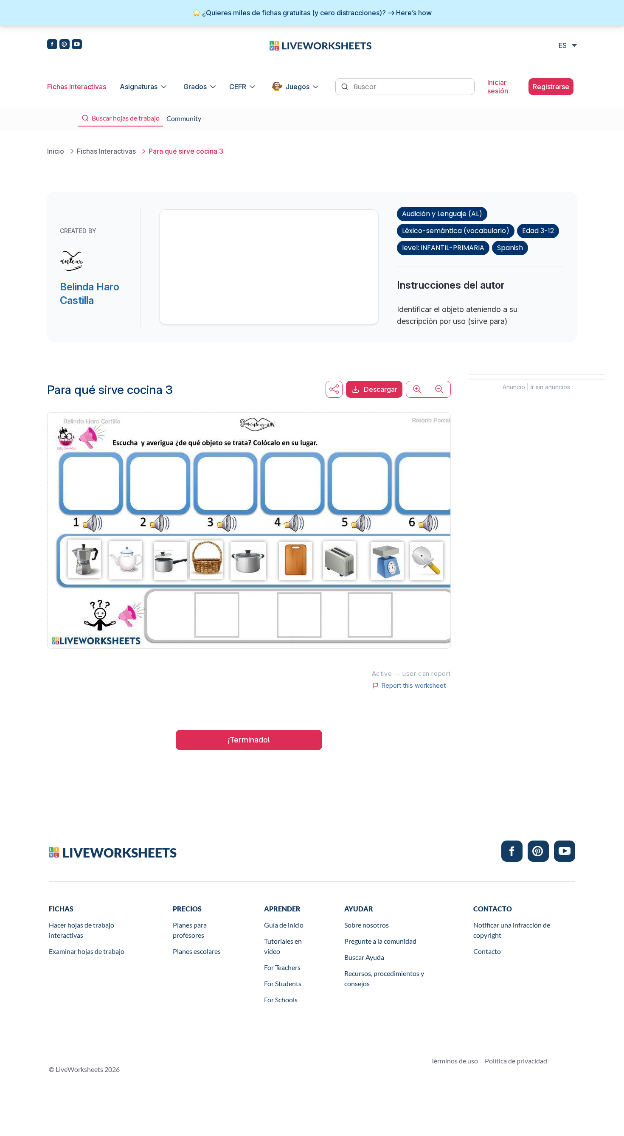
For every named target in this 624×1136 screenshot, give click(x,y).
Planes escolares (197, 951)
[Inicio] (320, 45)
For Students (282, 983)
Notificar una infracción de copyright (511, 930)
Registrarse (551, 86)
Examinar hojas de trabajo (86, 951)
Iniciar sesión (497, 86)
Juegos (297, 86)
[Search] (345, 85)
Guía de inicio (284, 925)
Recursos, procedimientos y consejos (384, 978)
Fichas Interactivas (76, 86)
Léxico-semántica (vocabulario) (455, 231)
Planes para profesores (190, 930)
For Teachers (282, 967)
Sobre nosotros (366, 925)
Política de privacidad (516, 1061)
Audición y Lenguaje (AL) (442, 214)
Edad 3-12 (538, 231)
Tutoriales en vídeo (283, 946)
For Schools (281, 999)
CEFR (237, 86)
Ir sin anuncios (550, 387)
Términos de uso (454, 1061)
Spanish (510, 248)
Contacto (487, 951)
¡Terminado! (249, 739)
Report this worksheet (413, 685)
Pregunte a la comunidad (380, 941)
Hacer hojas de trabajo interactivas (81, 930)
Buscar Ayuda (364, 957)
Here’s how (414, 12)
